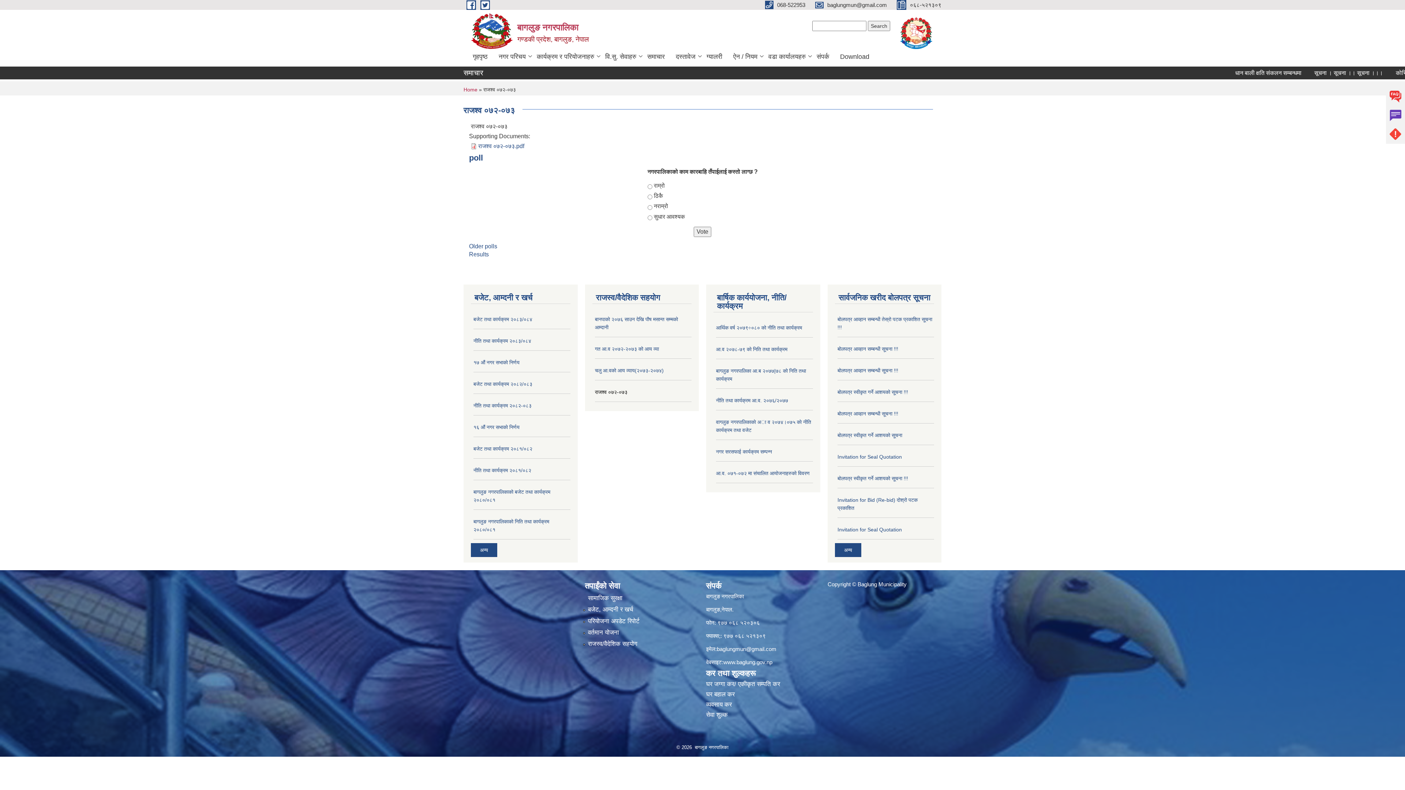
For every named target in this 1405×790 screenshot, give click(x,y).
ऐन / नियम (745, 56)
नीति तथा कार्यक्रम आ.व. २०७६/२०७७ (752, 400)
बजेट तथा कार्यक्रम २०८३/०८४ (502, 319)
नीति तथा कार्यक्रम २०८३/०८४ (502, 341)
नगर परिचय (512, 56)
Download (854, 56)
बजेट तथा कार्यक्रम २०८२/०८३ (502, 384)
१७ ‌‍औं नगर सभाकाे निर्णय (496, 362)
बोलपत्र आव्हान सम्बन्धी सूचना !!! (868, 349)
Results (479, 254)
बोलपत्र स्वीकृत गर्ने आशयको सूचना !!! (873, 392)
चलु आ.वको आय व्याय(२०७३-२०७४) (629, 370)
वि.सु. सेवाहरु (620, 56)
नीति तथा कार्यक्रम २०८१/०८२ (502, 470)
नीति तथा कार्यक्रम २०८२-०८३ (502, 406)
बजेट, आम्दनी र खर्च (610, 609)
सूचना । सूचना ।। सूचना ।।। (1317, 73)
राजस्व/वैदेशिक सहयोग (612, 643)
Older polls (483, 246)
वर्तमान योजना (603, 632)
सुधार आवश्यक (669, 217)
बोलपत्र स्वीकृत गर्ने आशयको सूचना (870, 435)
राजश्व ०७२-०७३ (611, 392)
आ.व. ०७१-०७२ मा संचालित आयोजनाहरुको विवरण (763, 473)
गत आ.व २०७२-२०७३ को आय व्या (627, 349)
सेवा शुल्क (717, 714)
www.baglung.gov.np (747, 662)
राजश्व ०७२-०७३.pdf (501, 146)
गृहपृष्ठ (480, 56)
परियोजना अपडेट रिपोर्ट (614, 621)
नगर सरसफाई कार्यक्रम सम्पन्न (744, 452)
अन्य (484, 550)
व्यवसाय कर (719, 704)
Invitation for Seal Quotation (870, 457)
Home (470, 90)
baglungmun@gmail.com (746, 649)
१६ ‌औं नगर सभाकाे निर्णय (496, 427)
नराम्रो (661, 206)
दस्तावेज (686, 56)
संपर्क (823, 56)
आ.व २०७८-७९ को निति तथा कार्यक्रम (751, 349)
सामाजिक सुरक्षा (605, 598)
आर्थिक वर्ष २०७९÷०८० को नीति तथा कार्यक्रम (759, 328)
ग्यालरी (714, 56)
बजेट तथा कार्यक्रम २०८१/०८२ (502, 449)
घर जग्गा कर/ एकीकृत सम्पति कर (743, 684)
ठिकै (658, 196)
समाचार (656, 56)
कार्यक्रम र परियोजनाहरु (565, 56)
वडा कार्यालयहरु (787, 56)
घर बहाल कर (720, 694)
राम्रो (659, 186)
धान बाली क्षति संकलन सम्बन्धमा (1237, 73)
